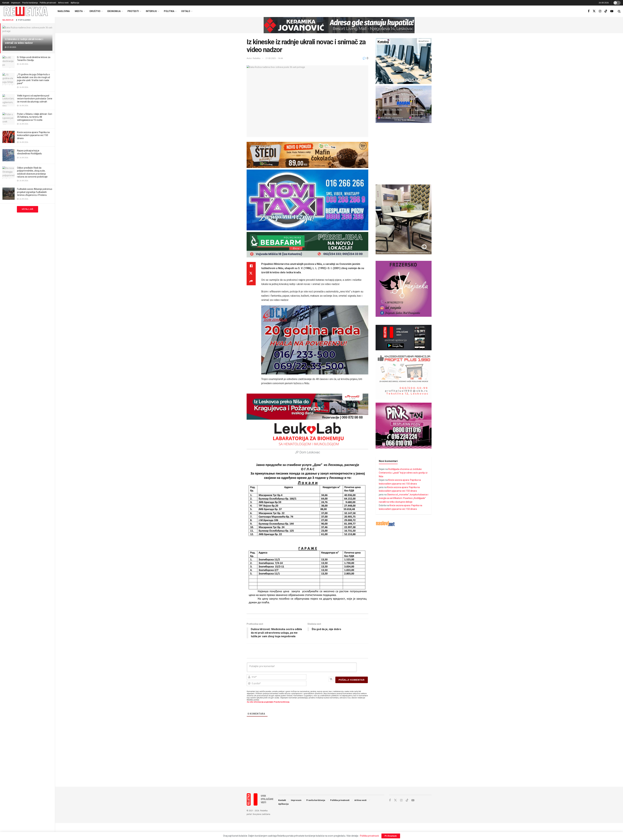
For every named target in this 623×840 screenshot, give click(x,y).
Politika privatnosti (48, 3)
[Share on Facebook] (251, 266)
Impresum (15, 3)
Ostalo (185, 11)
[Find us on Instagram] (600, 11)
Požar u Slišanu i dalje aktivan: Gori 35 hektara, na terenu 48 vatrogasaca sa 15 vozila (34, 117)
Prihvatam (391, 836)
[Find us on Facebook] (588, 11)
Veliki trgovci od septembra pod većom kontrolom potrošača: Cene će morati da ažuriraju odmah (34, 98)
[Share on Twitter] (251, 274)
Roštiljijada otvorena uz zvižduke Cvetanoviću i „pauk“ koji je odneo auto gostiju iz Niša (403, 473)
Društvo (95, 11)
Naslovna (64, 11)
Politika (169, 11)
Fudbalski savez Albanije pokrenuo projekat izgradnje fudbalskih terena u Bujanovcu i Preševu (34, 192)
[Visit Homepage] (25, 11)
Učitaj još (27, 209)
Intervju (151, 11)
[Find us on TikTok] (606, 11)
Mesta (79, 11)
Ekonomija (114, 11)
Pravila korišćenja (30, 3)
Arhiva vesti (63, 3)
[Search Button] (619, 11)
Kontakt (5, 3)
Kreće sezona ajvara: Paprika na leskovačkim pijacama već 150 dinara (33, 135)
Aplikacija (75, 3)
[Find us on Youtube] (611, 11)
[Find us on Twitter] (594, 11)
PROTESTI (133, 11)
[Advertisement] (339, 757)
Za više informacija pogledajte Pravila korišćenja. (268, 702)
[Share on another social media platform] (251, 281)
